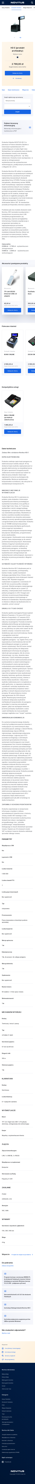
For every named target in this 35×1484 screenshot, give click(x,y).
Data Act (4, 1446)
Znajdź (17, 111)
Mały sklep (5, 1374)
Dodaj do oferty (17, 73)
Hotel (3, 1386)
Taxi (3, 1414)
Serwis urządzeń (10, 1355)
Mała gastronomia (7, 1380)
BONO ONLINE (9, 354)
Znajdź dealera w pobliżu (9, 1434)
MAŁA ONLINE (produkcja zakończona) (9, 417)
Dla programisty (9, 1359)
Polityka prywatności (8, 1443)
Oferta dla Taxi (6, 1389)
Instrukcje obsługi (10, 1352)
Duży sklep (5, 1377)
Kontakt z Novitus (7, 1440)
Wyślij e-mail (6, 1333)
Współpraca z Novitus (8, 1437)
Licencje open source (8, 1449)
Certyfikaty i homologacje (12, 1348)
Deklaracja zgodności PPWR (10, 1452)
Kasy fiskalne (6, 7)
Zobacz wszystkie (7, 1265)
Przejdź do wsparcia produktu (21, 1254)
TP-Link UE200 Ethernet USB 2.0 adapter (10, 294)
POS (3, 1405)
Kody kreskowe (6, 1411)
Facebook (8, 1462)
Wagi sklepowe (27, 7)
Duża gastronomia (7, 1383)
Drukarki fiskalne (16, 7)
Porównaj (19, 78)
